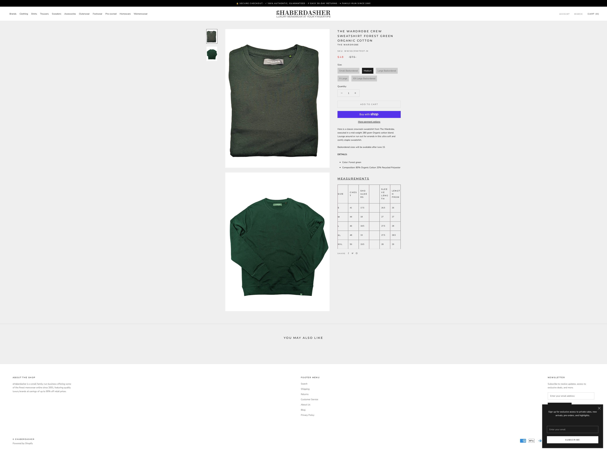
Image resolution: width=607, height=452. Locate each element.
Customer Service (309, 399)
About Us (305, 404)
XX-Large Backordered (364, 78)
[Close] (599, 408)
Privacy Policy (307, 415)
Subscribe (572, 440)
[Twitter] (352, 253)
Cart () (593, 14)
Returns (305, 394)
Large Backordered (387, 70)
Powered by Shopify (23, 443)
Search (578, 14)
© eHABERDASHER (23, 439)
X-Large (343, 78)
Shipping (305, 389)
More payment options (369, 121)
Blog (303, 409)
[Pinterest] (357, 253)
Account (564, 14)
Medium (368, 70)
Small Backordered (348, 70)
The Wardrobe (348, 44)
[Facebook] (348, 253)
